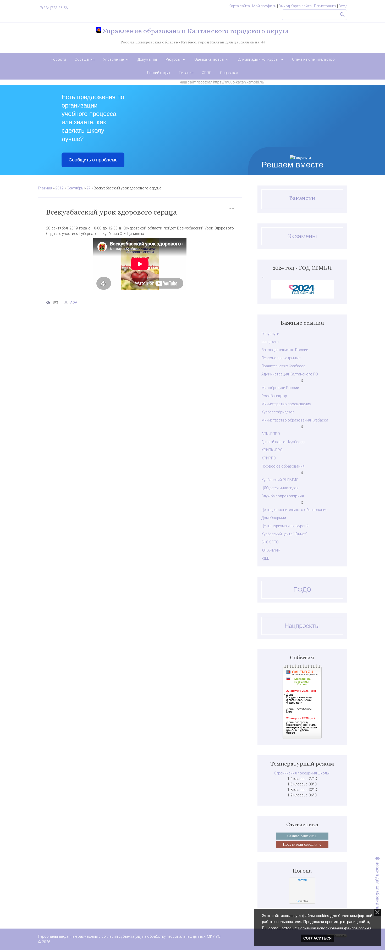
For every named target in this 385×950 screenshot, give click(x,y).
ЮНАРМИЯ (270, 550)
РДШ (265, 558)
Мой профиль (264, 6)
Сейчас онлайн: (302, 836)
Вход (343, 6)
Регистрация (325, 6)
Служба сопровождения (282, 496)
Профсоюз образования (283, 466)
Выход (284, 6)
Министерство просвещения (286, 404)
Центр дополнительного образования (294, 510)
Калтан (302, 879)
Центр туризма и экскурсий (285, 526)
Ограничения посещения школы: (302, 773)
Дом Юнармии (273, 518)
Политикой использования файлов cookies (334, 928)
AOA (73, 302)
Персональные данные (280, 358)
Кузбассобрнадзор (278, 412)
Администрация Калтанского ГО (289, 374)
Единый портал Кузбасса (283, 442)
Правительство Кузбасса (283, 366)
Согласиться (317, 938)
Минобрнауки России (280, 388)
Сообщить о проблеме (93, 159)
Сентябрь (75, 188)
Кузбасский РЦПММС (279, 480)
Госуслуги (270, 333)
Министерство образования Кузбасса (294, 420)
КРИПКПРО (272, 450)
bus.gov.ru (270, 342)
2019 (59, 188)
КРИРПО (268, 458)
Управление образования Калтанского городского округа (195, 31)
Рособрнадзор (274, 396)
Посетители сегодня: (302, 844)
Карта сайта (239, 6)
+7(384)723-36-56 (53, 8)
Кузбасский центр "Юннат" (284, 534)
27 (88, 188)
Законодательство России (284, 350)
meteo (302, 901)
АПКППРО (270, 434)
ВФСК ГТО (270, 542)
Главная (45, 188)
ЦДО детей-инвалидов (280, 488)
